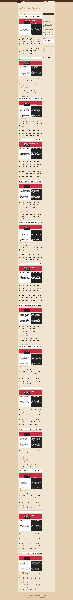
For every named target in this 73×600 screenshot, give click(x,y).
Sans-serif (46, 15)
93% (51, 27)
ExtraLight (28, 8)
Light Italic (27, 9)
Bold (30, 7)
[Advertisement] (47, 8)
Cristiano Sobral (48, 48)
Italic (39, 8)
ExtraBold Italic (22, 8)
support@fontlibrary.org (42, 595)
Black (22, 7)
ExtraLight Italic (34, 8)
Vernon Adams (46, 19)
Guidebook (33, 597)
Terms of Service (42, 597)
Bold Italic (33, 7)
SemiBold (35, 9)
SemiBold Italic (29, 10)
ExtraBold (38, 7)
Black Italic (26, 7)
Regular (32, 9)
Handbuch (30, 1)
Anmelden (42, 1)
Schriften (27, 1)
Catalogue (29, 597)
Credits (37, 597)
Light (23, 9)
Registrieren (38, 1)
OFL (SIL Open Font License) (48, 16)
